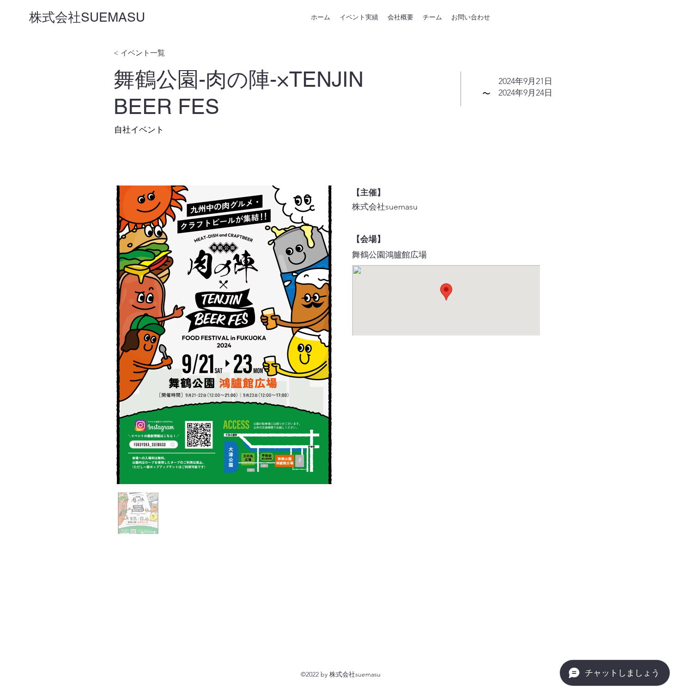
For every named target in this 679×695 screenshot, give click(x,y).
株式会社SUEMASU (87, 17)
